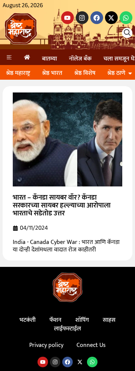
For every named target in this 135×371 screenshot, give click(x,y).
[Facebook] (96, 17)
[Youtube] (67, 17)
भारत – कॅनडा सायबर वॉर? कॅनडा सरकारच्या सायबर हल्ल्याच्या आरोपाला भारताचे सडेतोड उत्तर (62, 205)
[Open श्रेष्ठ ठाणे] (130, 73)
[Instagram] (82, 17)
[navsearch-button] (127, 33)
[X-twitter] (111, 17)
